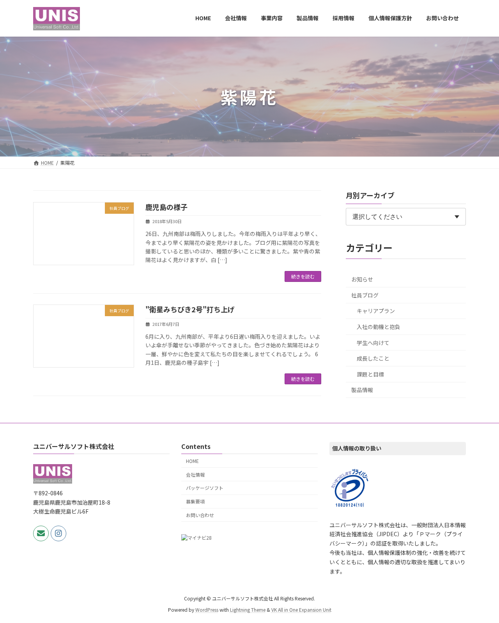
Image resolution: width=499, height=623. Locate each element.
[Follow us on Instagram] (58, 533)
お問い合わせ (200, 515)
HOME (192, 461)
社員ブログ (365, 295)
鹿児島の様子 (166, 207)
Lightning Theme (247, 609)
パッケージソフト (204, 488)
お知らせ (362, 279)
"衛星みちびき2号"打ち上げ (190, 309)
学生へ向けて (373, 343)
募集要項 (195, 501)
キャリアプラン (376, 311)
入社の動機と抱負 (378, 327)
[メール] (41, 533)
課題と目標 (370, 374)
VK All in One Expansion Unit (301, 609)
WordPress (206, 609)
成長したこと (373, 358)
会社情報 (195, 474)
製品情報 (362, 390)
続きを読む (303, 276)
